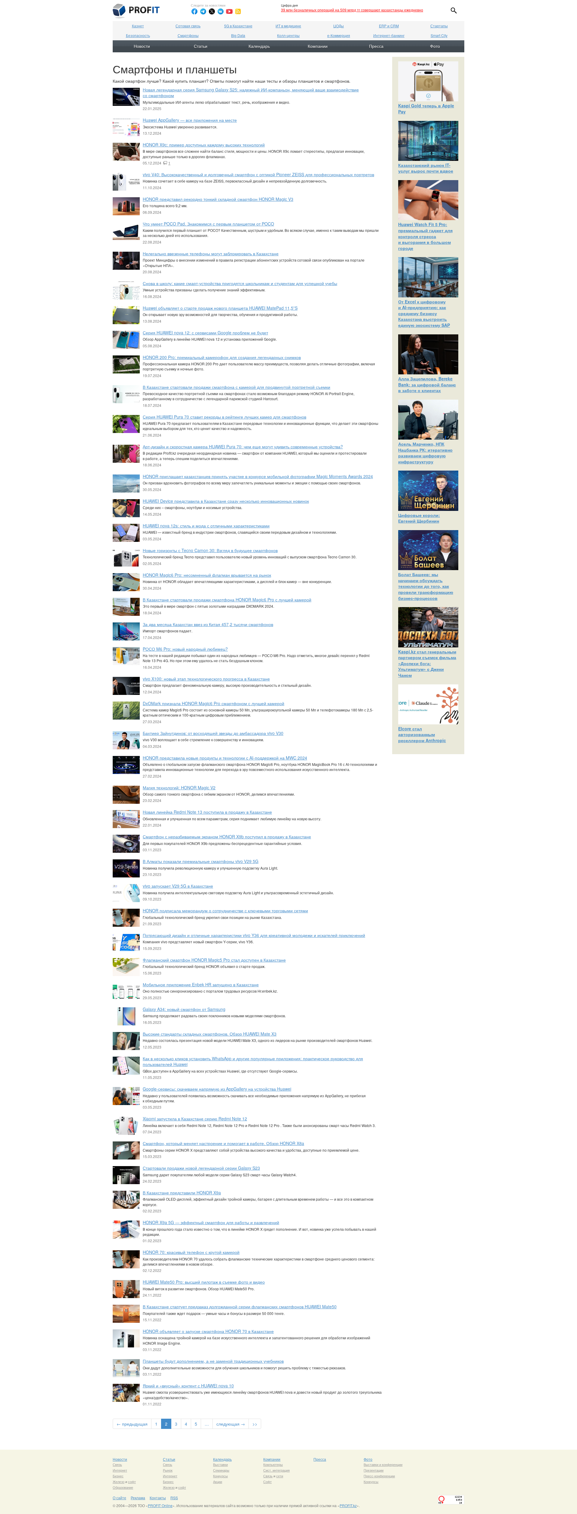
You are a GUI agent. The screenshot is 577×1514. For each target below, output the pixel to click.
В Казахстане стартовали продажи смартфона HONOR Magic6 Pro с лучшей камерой (227, 600)
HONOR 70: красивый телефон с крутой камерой (191, 1252)
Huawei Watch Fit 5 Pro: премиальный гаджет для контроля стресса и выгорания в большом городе (425, 236)
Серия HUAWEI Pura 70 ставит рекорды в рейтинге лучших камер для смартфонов (224, 417)
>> (254, 1424)
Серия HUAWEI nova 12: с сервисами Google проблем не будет (205, 333)
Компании (318, 46)
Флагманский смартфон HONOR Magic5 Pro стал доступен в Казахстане (214, 960)
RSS (174, 1497)
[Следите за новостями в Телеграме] (203, 11)
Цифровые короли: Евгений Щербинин (419, 518)
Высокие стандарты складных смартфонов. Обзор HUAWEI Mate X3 (209, 1034)
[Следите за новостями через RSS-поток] (238, 11)
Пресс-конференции (379, 1475)
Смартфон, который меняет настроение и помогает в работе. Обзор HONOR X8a (223, 1143)
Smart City (439, 35)
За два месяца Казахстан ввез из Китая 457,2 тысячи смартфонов (208, 624)
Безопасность (138, 35)
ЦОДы (338, 25)
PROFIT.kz (348, 1505)
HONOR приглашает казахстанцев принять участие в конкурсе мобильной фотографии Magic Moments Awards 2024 (258, 476)
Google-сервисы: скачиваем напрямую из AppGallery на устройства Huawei (217, 1089)
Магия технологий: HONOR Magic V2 (179, 788)
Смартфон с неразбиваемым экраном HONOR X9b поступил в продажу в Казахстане (227, 837)
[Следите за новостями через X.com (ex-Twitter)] (211, 11)
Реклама (138, 1497)
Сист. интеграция (276, 1470)
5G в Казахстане (238, 25)
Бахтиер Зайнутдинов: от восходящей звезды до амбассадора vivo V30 (213, 733)
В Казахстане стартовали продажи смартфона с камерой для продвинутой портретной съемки (236, 387)
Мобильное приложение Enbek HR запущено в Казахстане (201, 984)
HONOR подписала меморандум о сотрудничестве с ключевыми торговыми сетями (225, 910)
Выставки (220, 1464)
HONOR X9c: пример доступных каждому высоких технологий (204, 145)
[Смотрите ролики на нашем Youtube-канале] (229, 11)
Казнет (138, 25)
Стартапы (439, 25)
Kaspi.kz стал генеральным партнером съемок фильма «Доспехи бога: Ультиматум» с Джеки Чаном (427, 663)
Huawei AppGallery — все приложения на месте (190, 120)
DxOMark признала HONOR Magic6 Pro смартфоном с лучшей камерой (213, 703)
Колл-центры (288, 35)
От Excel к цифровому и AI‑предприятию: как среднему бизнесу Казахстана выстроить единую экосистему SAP (424, 313)
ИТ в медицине (288, 25)
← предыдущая (132, 1424)
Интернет (120, 1470)
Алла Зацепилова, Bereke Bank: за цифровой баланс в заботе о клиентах (427, 384)
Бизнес (118, 1475)
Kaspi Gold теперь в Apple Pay (426, 109)
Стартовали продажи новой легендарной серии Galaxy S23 (201, 1168)
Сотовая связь (188, 25)
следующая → (230, 1424)
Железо (118, 1481)
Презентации (373, 1470)
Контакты (158, 1497)
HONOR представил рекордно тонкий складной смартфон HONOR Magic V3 (218, 199)
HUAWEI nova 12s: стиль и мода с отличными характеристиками (206, 526)
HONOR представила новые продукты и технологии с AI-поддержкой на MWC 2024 (225, 758)
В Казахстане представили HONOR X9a (182, 1193)
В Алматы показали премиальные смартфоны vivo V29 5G (200, 861)
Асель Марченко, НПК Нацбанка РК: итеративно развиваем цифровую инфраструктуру (425, 453)
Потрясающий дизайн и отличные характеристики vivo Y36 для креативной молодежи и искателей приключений (254, 935)
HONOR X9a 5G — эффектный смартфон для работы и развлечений (211, 1222)
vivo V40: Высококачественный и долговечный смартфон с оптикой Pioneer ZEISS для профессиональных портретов (258, 174)
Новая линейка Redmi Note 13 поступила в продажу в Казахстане (207, 812)
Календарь (259, 46)
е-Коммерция (338, 35)
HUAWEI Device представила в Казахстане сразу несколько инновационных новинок (226, 501)
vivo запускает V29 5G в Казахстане (178, 886)
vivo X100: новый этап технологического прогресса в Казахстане (206, 679)
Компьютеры (273, 1464)
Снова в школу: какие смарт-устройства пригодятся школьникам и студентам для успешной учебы (240, 283)
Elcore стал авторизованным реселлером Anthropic (422, 734)
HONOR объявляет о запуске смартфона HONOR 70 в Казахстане (208, 1331)
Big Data (238, 35)
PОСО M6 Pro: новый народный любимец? (185, 649)
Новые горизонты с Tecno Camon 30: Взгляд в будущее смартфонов (210, 550)
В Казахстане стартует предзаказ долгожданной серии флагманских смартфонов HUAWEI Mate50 (240, 1307)
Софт (267, 1481)
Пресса (376, 46)
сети (279, 1475)
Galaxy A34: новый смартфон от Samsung (184, 1009)
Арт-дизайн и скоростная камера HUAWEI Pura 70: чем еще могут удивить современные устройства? (243, 447)
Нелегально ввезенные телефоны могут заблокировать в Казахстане (211, 253)
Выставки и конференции (383, 1464)
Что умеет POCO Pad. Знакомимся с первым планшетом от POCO (208, 224)
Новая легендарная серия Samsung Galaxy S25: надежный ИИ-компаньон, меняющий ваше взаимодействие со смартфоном (251, 93)
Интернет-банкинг (389, 35)
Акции (217, 1481)
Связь (117, 1464)
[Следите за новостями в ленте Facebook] (194, 11)
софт (132, 1481)
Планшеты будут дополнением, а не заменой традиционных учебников (213, 1361)
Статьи (200, 46)
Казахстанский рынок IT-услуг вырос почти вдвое (425, 168)
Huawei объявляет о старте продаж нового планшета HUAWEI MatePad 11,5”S (220, 308)
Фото (435, 46)
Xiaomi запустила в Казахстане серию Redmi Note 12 (195, 1119)
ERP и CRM (389, 25)
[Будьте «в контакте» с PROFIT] (220, 11)
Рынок (167, 1470)
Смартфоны (188, 35)
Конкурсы (220, 1475)
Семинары (221, 1470)
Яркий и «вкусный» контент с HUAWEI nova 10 (188, 1386)
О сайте (119, 1497)
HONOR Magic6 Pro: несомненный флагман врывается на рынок (207, 575)
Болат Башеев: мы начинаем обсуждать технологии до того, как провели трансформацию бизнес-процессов (425, 586)
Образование (123, 1487)
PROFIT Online (160, 1505)
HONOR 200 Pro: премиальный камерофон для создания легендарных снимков (222, 357)
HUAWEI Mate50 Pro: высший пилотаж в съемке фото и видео (204, 1282)
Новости (142, 46)
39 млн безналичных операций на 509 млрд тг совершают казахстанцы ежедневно (352, 9)
